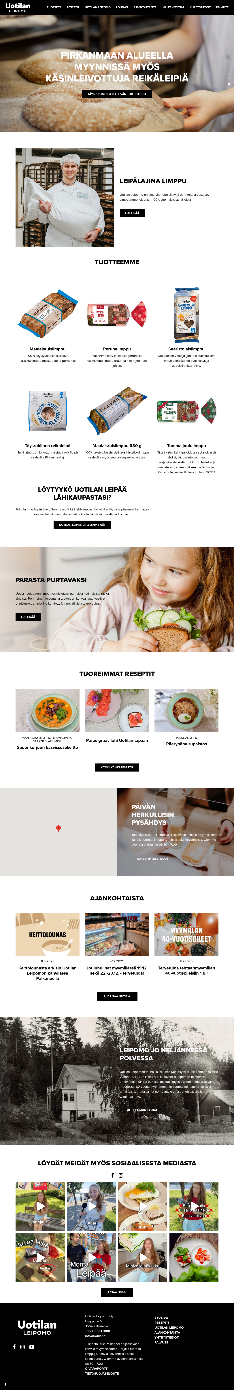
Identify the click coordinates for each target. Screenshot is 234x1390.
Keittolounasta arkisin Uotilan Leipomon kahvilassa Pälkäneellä (47, 973)
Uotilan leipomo (169, 1328)
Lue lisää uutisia (117, 996)
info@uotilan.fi (95, 1336)
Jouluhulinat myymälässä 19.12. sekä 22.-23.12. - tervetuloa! (117, 970)
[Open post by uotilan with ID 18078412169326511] (194, 1206)
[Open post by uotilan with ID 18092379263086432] (142, 1257)
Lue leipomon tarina (141, 1110)
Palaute (161, 1342)
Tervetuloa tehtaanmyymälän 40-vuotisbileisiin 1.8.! (186, 970)
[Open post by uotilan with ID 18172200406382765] (40, 1257)
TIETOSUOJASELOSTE (102, 1374)
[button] (229, 74)
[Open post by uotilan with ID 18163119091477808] (142, 1206)
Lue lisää (117, 88)
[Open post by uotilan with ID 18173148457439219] (91, 1257)
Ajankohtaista (167, 1332)
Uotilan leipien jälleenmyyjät (82, 525)
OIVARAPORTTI (96, 1369)
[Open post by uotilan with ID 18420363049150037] (91, 1206)
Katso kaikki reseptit (117, 767)
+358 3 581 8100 (97, 1331)
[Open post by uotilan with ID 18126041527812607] (194, 1257)
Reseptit (161, 1323)
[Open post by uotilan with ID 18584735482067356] (40, 1206)
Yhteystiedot (166, 1337)
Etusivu (161, 1318)
